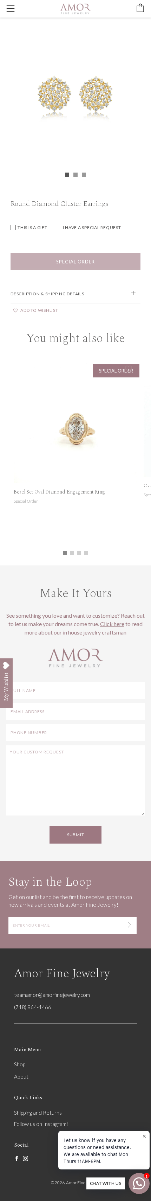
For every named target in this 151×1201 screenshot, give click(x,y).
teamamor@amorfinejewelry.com (52, 995)
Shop (19, 1064)
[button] (67, 175)
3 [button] (79, 553)
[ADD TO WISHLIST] (129, 369)
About (21, 1076)
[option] (75, 95)
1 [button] (65, 553)
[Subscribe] (129, 925)
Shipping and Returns (38, 1112)
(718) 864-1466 (32, 1007)
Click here (112, 623)
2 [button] (72, 553)
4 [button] (86, 553)
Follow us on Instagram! (41, 1124)
